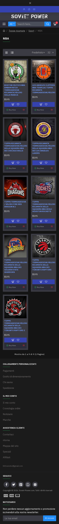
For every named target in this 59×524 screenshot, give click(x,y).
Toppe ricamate (17, 30)
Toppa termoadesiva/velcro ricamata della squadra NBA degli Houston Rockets (43, 207)
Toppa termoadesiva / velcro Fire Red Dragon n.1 (15, 204)
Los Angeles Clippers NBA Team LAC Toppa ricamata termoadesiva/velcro (43, 89)
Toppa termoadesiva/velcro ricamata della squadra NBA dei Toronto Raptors (43, 265)
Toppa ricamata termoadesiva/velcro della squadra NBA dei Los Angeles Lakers (43, 148)
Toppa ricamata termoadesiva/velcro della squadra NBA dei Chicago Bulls (15, 147)
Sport (31, 30)
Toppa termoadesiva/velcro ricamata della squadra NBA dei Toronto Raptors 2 (15, 326)
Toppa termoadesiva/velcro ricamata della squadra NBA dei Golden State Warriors (15, 266)
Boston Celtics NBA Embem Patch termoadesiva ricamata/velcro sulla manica (14, 90)
